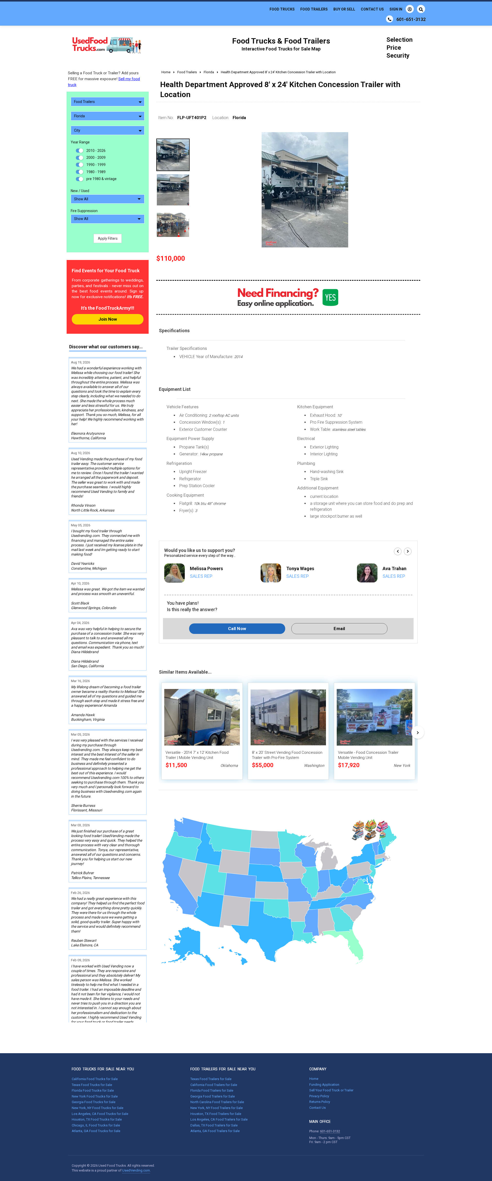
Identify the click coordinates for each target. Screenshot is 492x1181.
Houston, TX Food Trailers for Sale (215, 1114)
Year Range (80, 142)
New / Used (80, 191)
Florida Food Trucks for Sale (93, 1090)
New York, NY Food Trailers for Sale (216, 1108)
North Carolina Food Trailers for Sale (217, 1102)
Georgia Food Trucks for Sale (93, 1102)
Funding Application (324, 1084)
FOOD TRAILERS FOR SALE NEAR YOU (222, 1069)
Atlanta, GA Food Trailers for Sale (215, 1131)
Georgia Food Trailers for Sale (212, 1096)
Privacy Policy (319, 1096)
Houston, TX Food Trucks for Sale (97, 1119)
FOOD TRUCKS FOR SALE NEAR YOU (103, 1069)
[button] (398, 551)
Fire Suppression (84, 211)
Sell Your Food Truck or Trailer (331, 1090)
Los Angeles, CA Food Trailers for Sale (219, 1119)
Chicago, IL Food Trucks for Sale (96, 1125)
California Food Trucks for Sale (95, 1079)
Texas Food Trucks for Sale (92, 1085)
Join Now (107, 319)
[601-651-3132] (389, 19)
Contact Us (372, 9)
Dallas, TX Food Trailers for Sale (214, 1125)
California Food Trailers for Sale (213, 1085)
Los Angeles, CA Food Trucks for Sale (100, 1114)
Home (313, 1079)
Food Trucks (282, 9)
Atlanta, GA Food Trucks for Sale (96, 1131)
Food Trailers (314, 9)
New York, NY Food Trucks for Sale (97, 1108)
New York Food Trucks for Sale (95, 1096)
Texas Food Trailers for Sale (210, 1079)
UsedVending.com (136, 1170)
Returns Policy (319, 1102)
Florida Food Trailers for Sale (211, 1090)
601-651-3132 (330, 1131)
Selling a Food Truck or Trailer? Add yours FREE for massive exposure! (104, 79)
